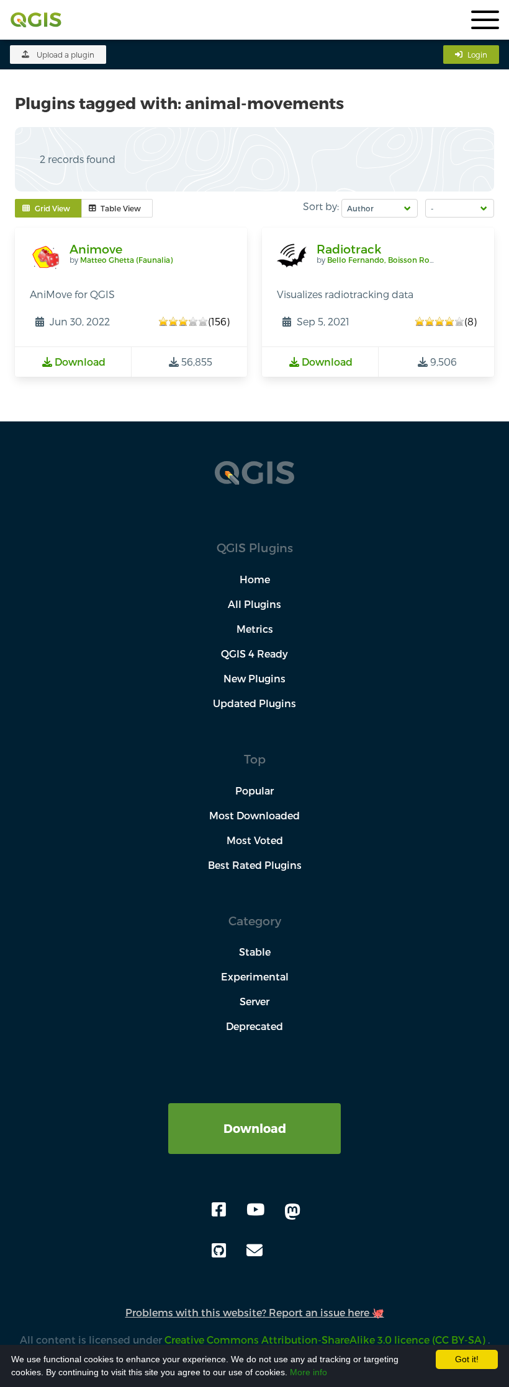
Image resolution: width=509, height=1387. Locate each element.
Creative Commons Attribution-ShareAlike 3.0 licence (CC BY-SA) (326, 1339)
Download (254, 1128)
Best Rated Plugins (255, 865)
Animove (96, 249)
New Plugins (254, 678)
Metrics (254, 629)
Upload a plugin (65, 54)
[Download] (254, 1110)
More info (308, 1372)
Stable (255, 952)
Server (254, 1001)
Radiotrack (349, 249)
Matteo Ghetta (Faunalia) (126, 259)
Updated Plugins (254, 703)
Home (255, 579)
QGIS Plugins (255, 547)
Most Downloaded (254, 815)
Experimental (255, 976)
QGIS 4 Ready (254, 653)
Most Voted (255, 840)
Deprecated (254, 1026)
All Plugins (254, 604)
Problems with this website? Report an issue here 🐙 (254, 1312)
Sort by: (321, 206)
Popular (254, 790)
